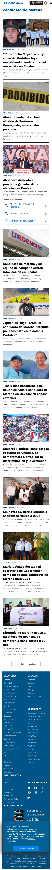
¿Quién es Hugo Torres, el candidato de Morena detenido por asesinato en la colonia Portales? (26, 329)
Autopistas (8, 769)
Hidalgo (31, 690)
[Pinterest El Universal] (42, 793)
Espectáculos (10, 736)
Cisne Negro (9, 802)
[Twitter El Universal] (42, 788)
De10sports (33, 739)
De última (8, 762)
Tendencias (8, 50)
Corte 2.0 (8, 683)
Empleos (31, 723)
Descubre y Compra (36, 713)
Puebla (31, 686)
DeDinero (32, 743)
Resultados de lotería (34, 760)
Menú (6, 759)
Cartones (8, 726)
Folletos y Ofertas (36, 716)
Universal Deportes (12, 732)
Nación (7, 680)
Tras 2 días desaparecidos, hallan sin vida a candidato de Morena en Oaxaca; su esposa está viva (25, 392)
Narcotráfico (9, 719)
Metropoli (8, 713)
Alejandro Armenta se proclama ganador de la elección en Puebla (20, 184)
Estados (7, 113)
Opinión (7, 722)
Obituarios (32, 726)
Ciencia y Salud (11, 749)
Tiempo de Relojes (12, 799)
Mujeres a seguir (11, 686)
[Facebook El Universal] (35, 788)
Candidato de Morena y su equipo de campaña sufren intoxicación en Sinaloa (23, 268)
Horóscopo (32, 756)
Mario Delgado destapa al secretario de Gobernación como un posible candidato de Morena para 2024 (25, 573)
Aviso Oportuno (34, 720)
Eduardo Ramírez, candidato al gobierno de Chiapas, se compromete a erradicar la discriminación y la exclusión (26, 455)
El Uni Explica (10, 696)
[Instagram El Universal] (36, 793)
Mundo (7, 706)
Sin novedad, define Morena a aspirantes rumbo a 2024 (25, 514)
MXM (6, 752)
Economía (8, 729)
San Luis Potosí (34, 696)
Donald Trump (10, 709)
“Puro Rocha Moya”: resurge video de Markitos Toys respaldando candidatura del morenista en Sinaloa (24, 60)
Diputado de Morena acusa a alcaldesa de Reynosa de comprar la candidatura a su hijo (24, 639)
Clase (6, 779)
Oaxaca (31, 683)
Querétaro (32, 693)
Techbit (7, 755)
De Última (8, 789)
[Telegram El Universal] (29, 788)
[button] (36, 3)
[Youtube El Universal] (29, 793)
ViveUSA (31, 746)
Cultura (7, 739)
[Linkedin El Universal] (29, 798)
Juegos (31, 749)
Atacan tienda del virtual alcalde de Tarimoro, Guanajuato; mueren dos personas (21, 123)
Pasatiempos (33, 752)
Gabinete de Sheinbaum (9, 701)
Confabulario (9, 742)
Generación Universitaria (33, 731)
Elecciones (8, 176)
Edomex (31, 680)
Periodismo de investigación (10, 691)
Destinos (8, 765)
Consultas (8, 772)
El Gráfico (32, 736)
